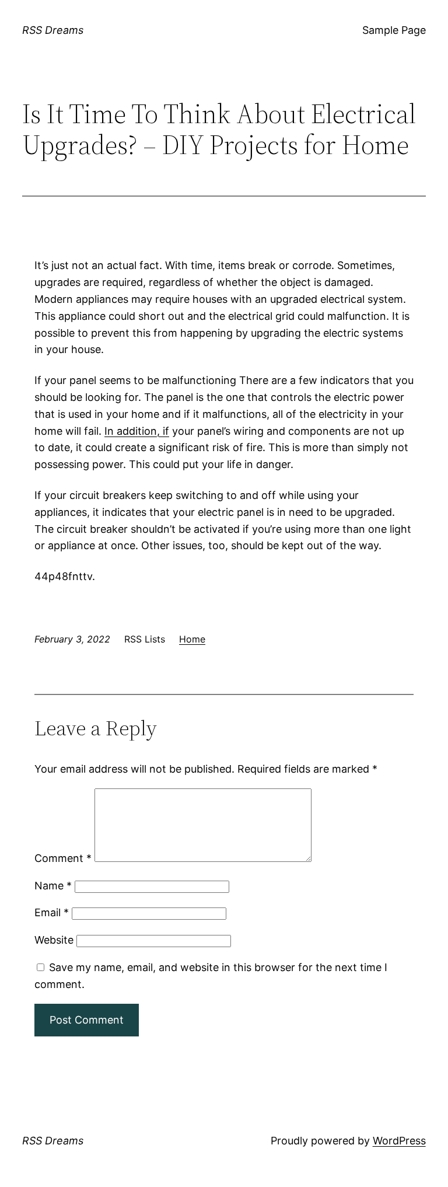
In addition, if (136, 431)
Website (54, 940)
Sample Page (394, 30)
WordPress (399, 1140)
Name (53, 885)
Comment (63, 858)
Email (51, 912)
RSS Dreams (52, 30)
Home (192, 639)
